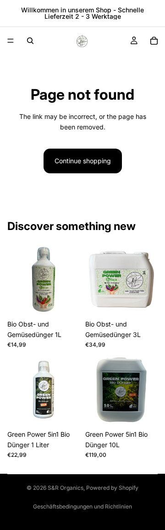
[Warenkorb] (154, 41)
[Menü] (10, 40)
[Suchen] (30, 41)
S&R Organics (65, 487)
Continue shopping (83, 161)
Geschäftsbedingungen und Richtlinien (82, 506)
